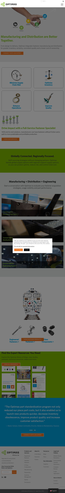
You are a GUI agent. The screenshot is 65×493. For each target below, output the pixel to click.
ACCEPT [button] (27, 249)
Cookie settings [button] (18, 249)
